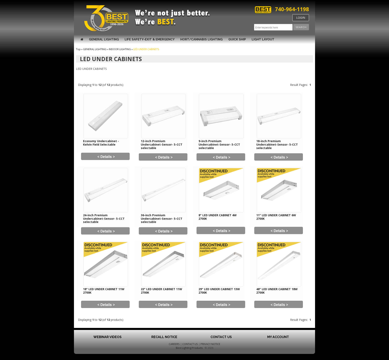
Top (78, 49)
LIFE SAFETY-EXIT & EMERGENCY (150, 39)
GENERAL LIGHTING (104, 39)
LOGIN (300, 17)
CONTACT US (190, 344)
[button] (301, 27)
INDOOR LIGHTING (120, 49)
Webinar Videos (107, 337)
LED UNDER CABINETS (146, 49)
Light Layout (263, 39)
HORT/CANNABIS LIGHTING (201, 39)
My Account (278, 337)
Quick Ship (237, 39)
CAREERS (174, 344)
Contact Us (221, 337)
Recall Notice (164, 337)
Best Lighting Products (189, 348)
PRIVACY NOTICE (210, 344)
